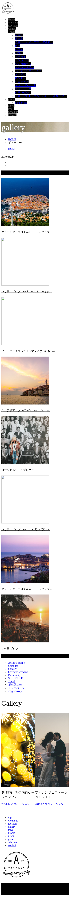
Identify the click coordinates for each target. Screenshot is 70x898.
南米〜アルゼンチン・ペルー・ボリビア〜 (41, 96)
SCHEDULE (15, 678)
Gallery (12, 28)
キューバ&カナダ (25, 85)
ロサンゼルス (23, 92)
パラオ (19, 49)
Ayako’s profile (16, 662)
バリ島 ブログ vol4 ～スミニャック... (26, 291)
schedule (13, 842)
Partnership (21, 102)
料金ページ (15, 691)
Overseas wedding (18, 672)
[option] (18, 761)
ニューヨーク (23, 88)
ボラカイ (20, 56)
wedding (13, 820)
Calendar (13, 665)
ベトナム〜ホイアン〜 (28, 70)
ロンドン (20, 78)
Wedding (13, 22)
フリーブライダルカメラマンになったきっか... (29, 351)
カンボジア (22, 60)
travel (11, 829)
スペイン (20, 74)
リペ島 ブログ (9, 648)
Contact (12, 114)
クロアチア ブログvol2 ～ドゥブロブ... (26, 232)
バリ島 (19, 53)
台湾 (17, 45)
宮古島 (19, 38)
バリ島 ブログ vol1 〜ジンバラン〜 (25, 529)
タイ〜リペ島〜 (24, 67)
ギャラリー (15, 684)
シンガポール (23, 63)
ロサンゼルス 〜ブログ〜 (17, 470)
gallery (11, 826)
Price (11, 108)
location (12, 823)
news (11, 835)
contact (12, 845)
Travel (11, 31)
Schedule (13, 111)
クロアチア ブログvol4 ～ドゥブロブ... (26, 588)
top (10, 817)
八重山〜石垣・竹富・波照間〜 (34, 42)
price (10, 839)
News (11, 105)
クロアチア (22, 81)
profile (11, 99)
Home (11, 19)
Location (13, 25)
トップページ (16, 688)
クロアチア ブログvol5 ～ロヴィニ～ (25, 410)
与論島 (19, 35)
